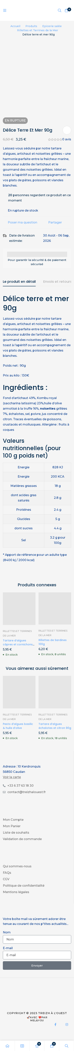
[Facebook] (55, 1024)
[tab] (19, 282)
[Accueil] (7, 1046)
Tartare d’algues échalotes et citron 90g (55, 726)
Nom (7, 932)
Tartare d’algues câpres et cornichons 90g (18, 644)
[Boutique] (22, 1046)
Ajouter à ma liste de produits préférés (67, 130)
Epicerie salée (52, 26)
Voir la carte (12, 777)
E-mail (8, 948)
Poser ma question (22, 222)
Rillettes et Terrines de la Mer (37, 30)
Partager (55, 222)
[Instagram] (66, 1024)
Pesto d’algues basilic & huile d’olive (18, 726)
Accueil (15, 26)
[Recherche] (59, 10)
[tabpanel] (37, 433)
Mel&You (37, 1020)
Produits (31, 26)
